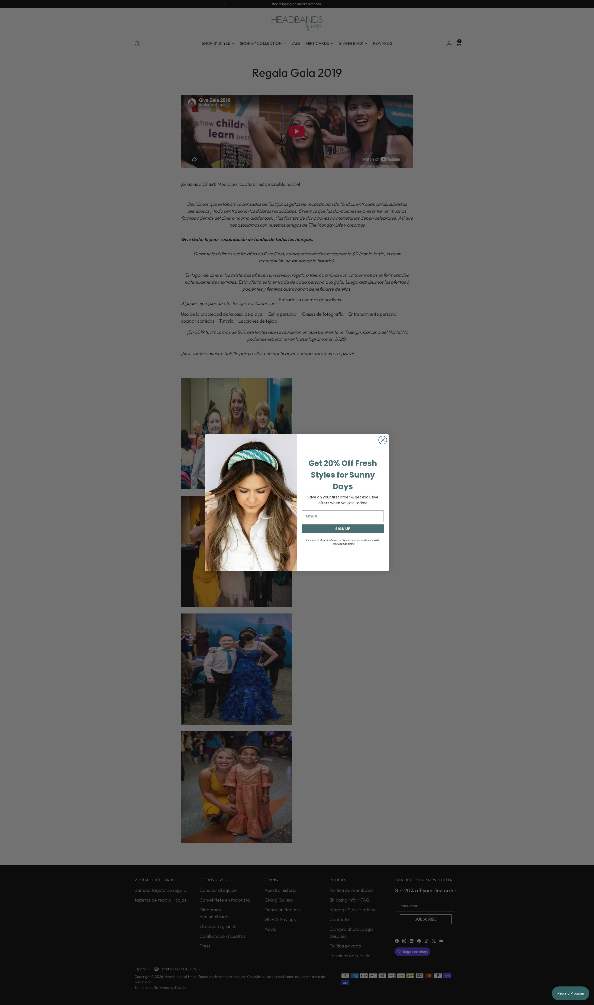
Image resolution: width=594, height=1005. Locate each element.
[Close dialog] (383, 440)
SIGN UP (342, 528)
